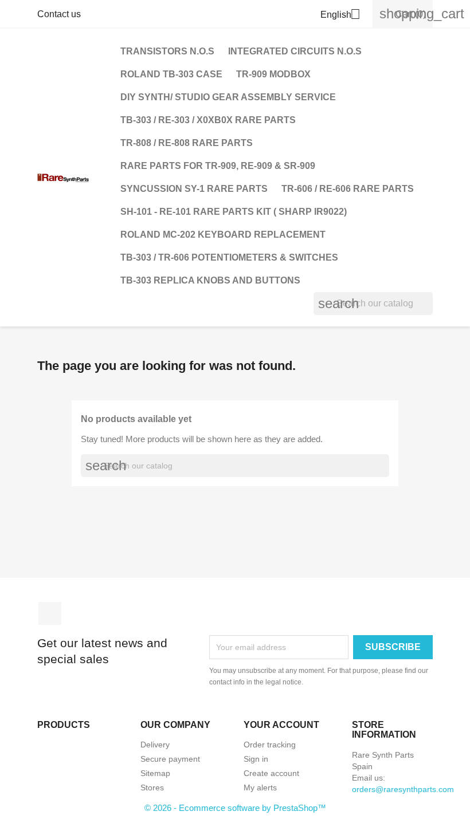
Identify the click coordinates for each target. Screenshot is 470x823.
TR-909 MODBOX (273, 74)
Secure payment (170, 758)
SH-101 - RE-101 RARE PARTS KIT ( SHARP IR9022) (233, 211)
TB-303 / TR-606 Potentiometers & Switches (229, 257)
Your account (281, 725)
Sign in (256, 758)
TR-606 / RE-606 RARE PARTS (347, 189)
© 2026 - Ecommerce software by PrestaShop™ (235, 808)
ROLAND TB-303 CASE (171, 74)
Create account (271, 773)
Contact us (59, 14)
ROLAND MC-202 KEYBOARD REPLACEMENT (223, 234)
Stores (152, 787)
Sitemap (155, 773)
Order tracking (270, 744)
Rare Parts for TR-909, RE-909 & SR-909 (217, 166)
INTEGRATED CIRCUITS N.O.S (295, 51)
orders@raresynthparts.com (403, 789)
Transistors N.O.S (167, 51)
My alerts (260, 787)
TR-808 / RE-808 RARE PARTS (186, 143)
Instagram (49, 613)
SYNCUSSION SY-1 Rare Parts (194, 189)
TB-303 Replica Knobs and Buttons (210, 280)
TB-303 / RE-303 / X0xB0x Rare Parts (208, 120)
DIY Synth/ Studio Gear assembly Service (228, 97)
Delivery (155, 744)
